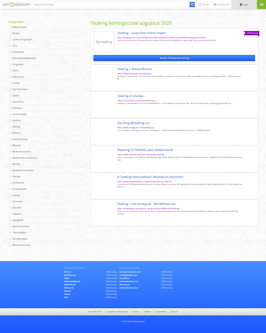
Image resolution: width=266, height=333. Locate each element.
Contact (174, 312)
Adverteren (160, 312)
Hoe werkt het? (95, 312)
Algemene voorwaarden (117, 312)
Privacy (136, 312)
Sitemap (147, 312)
